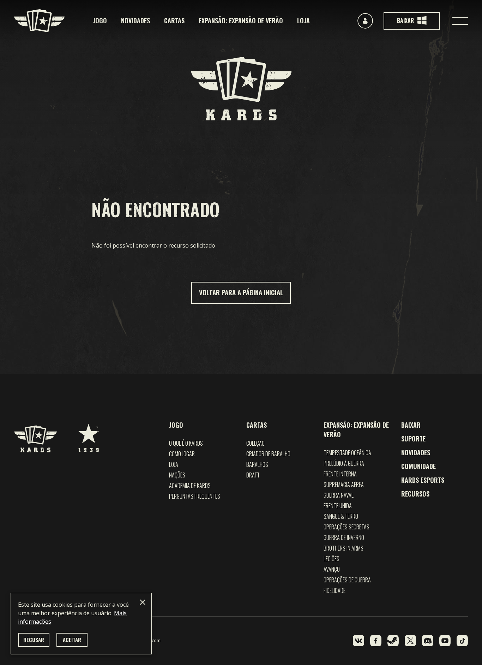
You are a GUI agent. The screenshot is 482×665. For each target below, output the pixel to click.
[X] (410, 640)
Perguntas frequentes (194, 496)
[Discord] (427, 640)
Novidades (135, 20)
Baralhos (257, 464)
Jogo (100, 20)
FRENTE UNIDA (338, 505)
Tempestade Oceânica (347, 453)
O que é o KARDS (186, 443)
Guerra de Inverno (344, 537)
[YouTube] (445, 640)
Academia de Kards (190, 485)
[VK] (358, 640)
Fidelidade (334, 590)
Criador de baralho (268, 454)
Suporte (413, 438)
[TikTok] (462, 640)
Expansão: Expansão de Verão (241, 20)
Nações (177, 475)
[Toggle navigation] (460, 21)
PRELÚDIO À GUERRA (344, 463)
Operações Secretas (346, 527)
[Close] (142, 602)
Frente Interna (340, 474)
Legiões (331, 558)
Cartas (174, 20)
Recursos (415, 493)
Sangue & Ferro (341, 516)
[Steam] (393, 640)
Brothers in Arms (343, 548)
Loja (303, 20)
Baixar (411, 424)
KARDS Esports (422, 480)
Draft (253, 475)
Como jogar (182, 454)
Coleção (255, 443)
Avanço (332, 569)
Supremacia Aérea (344, 484)
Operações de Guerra (347, 580)
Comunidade (418, 466)
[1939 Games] (88, 434)
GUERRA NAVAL (339, 495)
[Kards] (39, 20)
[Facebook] (375, 640)
